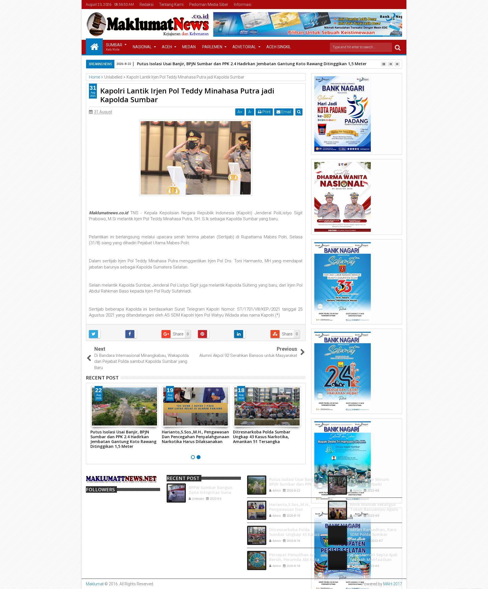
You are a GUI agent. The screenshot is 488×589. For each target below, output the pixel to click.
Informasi (242, 4)
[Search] (397, 47)
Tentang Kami (171, 4)
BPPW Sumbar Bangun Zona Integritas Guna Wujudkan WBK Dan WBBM (215, 492)
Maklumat (95, 584)
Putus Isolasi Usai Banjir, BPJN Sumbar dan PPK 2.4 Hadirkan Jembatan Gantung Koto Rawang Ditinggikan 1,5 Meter (252, 63)
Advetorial (244, 47)
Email (285, 112)
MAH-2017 (392, 584)
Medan (189, 47)
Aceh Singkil (278, 47)
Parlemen (212, 47)
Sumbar (114, 47)
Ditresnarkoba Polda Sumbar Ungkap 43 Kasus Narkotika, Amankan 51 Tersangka (261, 436)
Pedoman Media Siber (208, 4)
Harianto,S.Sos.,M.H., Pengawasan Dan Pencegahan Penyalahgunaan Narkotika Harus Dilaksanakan (195, 436)
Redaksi (147, 4)
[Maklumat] (94, 46)
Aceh (167, 47)
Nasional (142, 47)
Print (266, 112)
